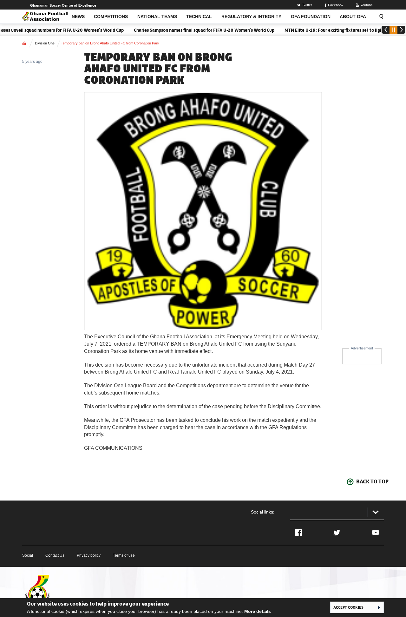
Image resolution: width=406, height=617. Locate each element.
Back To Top (372, 481)
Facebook (336, 5)
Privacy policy (89, 555)
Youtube (366, 5)
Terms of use (124, 555)
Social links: (262, 511)
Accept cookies (348, 607)
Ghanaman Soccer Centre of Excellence (63, 5)
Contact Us (54, 555)
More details (257, 611)
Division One (45, 43)
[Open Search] (379, 16)
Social (27, 555)
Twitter (307, 5)
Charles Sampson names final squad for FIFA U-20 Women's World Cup (194, 30)
